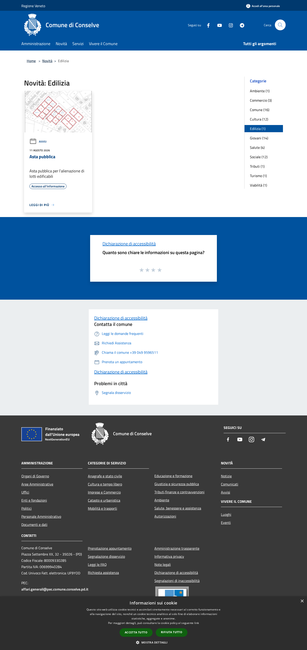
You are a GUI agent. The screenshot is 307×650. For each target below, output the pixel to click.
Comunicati (229, 484)
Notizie (226, 476)
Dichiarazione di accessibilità (129, 243)
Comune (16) (259, 109)
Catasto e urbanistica (104, 500)
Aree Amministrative (37, 484)
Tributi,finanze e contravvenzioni (179, 492)
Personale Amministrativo (41, 516)
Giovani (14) (259, 138)
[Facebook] (206, 25)
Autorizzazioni (165, 516)
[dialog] (153, 623)
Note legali (162, 564)
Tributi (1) (257, 166)
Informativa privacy (169, 556)
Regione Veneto (33, 6)
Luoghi (226, 514)
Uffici (25, 492)
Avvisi (43, 141)
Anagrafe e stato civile (105, 476)
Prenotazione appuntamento (109, 548)
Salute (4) (257, 147)
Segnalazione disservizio (106, 556)
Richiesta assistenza (103, 572)
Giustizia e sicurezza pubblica (176, 484)
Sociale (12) (258, 157)
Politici (26, 508)
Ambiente (161, 500)
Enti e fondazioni (34, 500)
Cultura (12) (259, 119)
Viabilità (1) (258, 185)
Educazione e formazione (173, 476)
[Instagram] (229, 25)
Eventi (226, 522)
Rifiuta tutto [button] (171, 632)
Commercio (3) (261, 100)
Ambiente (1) (259, 91)
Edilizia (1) (257, 128)
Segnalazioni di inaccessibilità (177, 580)
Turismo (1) (258, 175)
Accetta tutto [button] (136, 632)
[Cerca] (280, 25)
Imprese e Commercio (104, 492)
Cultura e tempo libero (105, 484)
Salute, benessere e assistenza (177, 508)
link (196, 623)
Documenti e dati (34, 524)
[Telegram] (240, 25)
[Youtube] (217, 25)
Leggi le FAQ (97, 564)
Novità (47, 61)
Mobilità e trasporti (102, 508)
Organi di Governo (35, 476)
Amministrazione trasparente (176, 548)
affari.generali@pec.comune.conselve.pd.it (54, 589)
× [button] (302, 601)
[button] (153, 642)
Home (31, 61)
